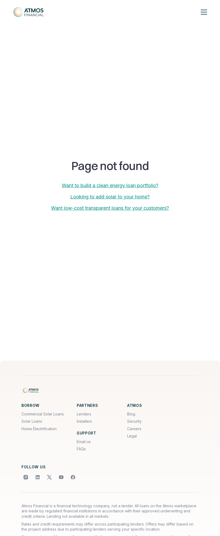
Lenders (84, 414)
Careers (134, 428)
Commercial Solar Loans (42, 414)
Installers (84, 421)
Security (134, 421)
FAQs (81, 449)
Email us (84, 441)
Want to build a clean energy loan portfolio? (110, 185)
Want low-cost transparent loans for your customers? (110, 208)
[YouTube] (61, 477)
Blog (131, 414)
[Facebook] (73, 477)
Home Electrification (39, 428)
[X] (49, 477)
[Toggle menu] (204, 12)
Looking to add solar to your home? (110, 197)
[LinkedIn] (37, 477)
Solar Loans (31, 421)
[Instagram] (25, 477)
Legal (132, 436)
